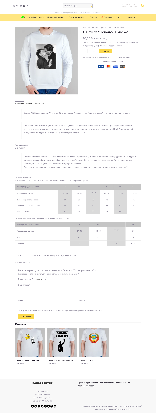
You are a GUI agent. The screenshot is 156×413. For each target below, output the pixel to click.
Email (82, 301)
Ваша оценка (25, 279)
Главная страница (61, 13)
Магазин (73, 13)
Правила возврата (106, 383)
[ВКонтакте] (35, 406)
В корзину (105, 51)
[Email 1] (24, 6)
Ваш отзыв (24, 285)
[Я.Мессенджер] (32, 406)
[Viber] (48, 406)
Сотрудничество (91, 383)
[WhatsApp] (51, 406)
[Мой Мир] (55, 406)
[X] (45, 406)
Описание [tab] (19, 104)
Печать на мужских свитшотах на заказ (107, 27)
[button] (43, 17)
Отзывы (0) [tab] (39, 104)
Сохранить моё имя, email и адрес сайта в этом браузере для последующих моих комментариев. (61, 310)
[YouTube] (21, 6)
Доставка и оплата (122, 383)
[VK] (17, 6)
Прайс (80, 383)
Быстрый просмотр (30, 355)
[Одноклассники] (39, 406)
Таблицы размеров (86, 386)
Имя (20, 301)
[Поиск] (90, 6)
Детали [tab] (29, 104)
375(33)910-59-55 (42, 394)
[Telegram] (27, 6)
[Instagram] (14, 6)
